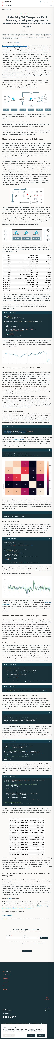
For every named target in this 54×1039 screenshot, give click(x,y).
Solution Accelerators (22, 12)
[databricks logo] (7, 971)
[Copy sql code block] (49, 426)
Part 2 (10, 898)
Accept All (41, 1035)
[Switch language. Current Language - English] (40, 2)
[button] (44, 2)
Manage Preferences (8, 1035)
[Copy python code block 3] (49, 664)
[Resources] (9, 986)
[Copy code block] (49, 450)
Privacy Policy (39, 943)
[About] (6, 989)
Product (5, 978)
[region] (24, 1031)
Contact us (5, 919)
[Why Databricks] (11, 975)
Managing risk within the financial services (14, 46)
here (17, 42)
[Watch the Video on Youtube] (15, 1017)
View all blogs (27, 950)
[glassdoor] (13, 1017)
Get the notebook (7, 915)
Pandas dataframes (18, 439)
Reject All (31, 1035)
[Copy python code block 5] (49, 741)
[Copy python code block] (49, 312)
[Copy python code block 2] (49, 539)
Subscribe (43, 937)
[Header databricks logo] (6, 2)
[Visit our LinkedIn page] (3, 1017)
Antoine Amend (27, 31)
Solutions (5, 982)
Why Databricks (7, 975)
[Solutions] (8, 982)
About (4, 989)
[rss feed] (10, 1017)
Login (47, 1)
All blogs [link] (3, 9)
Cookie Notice (31, 1030)
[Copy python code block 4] (49, 686)
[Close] (45, 1025)
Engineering (8, 9)
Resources (5, 985)
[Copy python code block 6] (49, 776)
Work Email (9, 935)
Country (25, 935)
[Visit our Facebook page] (6, 1017)
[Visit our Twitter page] (8, 1017)
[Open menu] (52, 1)
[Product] (7, 978)
